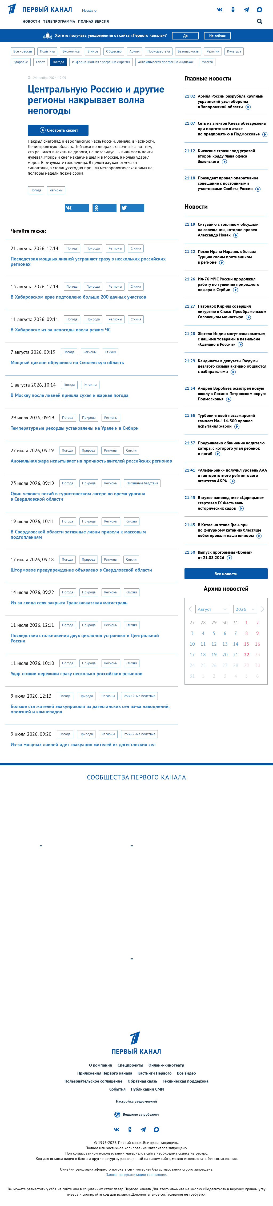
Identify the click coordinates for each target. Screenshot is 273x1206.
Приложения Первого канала (104, 1073)
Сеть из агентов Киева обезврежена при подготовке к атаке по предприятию (232, 128)
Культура (234, 51)
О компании (100, 1065)
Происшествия (158, 51)
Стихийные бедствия (142, 483)
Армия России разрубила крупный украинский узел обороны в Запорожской (230, 101)
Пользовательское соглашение (93, 1081)
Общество (114, 51)
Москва (207, 62)
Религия (213, 51)
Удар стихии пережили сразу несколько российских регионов (76, 673)
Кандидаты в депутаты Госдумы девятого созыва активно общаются (232, 366)
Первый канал (47, 9)
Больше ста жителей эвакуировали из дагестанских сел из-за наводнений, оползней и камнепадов (90, 709)
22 (246, 655)
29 (214, 623)
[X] (132, 208)
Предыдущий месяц (190, 609)
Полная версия (93, 21)
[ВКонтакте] (77, 208)
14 (235, 644)
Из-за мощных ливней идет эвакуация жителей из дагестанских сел (83, 744)
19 (214, 655)
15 (246, 644)
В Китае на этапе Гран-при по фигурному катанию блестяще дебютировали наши (229, 530)
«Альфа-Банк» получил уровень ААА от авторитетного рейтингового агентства (232, 475)
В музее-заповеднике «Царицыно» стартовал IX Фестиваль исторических (231, 503)
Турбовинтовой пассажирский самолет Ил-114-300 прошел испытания (226, 421)
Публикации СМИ (147, 1089)
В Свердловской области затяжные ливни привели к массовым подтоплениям (78, 534)
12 (214, 644)
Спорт (40, 62)
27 (192, 623)
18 (203, 655)
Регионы (56, 190)
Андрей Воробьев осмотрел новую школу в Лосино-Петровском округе (232, 393)
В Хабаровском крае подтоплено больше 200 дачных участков (78, 297)
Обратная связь (142, 1081)
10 (192, 644)
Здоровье (20, 62)
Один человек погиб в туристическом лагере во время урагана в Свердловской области (78, 496)
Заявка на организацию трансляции (136, 1174)
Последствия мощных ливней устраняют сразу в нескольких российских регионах (88, 261)
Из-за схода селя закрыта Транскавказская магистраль (69, 603)
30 (225, 623)
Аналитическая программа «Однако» (166, 62)
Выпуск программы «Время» (225, 554)
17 (192, 655)
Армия (134, 51)
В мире (92, 51)
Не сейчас (217, 35)
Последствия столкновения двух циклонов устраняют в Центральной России (85, 638)
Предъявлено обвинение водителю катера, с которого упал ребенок (231, 448)
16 (257, 644)
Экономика (71, 51)
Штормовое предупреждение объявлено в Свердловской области (81, 570)
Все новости (22, 51)
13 (225, 644)
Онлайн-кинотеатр (166, 1065)
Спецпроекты (130, 1065)
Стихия (136, 248)
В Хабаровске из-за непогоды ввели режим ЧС (61, 330)
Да (185, 35)
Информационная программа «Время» (101, 62)
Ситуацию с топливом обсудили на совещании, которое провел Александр (228, 230)
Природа (93, 248)
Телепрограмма (59, 21)
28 (203, 623)
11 (203, 644)
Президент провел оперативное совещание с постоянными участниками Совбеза (228, 183)
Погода (58, 62)
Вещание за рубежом (141, 1114)
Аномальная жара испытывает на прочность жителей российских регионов (91, 461)
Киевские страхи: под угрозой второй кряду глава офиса (226, 156)
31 (235, 623)
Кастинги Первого (155, 1073)
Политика (47, 51)
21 (235, 655)
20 (225, 655)
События (117, 1089)
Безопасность (188, 51)
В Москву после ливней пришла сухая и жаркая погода (70, 395)
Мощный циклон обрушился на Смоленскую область (67, 362)
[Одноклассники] (105, 208)
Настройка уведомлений (136, 1101)
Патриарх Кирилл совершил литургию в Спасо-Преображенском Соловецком (232, 311)
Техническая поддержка (185, 1081)
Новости (31, 21)
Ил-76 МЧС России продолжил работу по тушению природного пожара (228, 284)
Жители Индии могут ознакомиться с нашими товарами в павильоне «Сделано (231, 339)
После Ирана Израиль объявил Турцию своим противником (227, 257)
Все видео (186, 1073)
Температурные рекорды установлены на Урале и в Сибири (75, 428)
